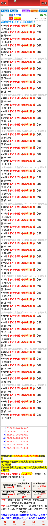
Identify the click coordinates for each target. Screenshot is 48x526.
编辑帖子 (43, 11)
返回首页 (26, 11)
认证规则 (13, 11)
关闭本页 (34, 11)
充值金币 (5, 11)
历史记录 (43, 15)
